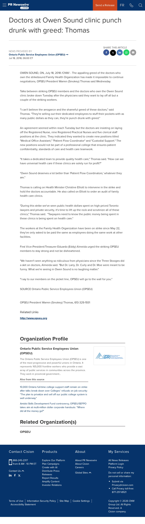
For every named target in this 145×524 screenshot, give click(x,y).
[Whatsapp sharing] (126, 52)
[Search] (140, 5)
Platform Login (116, 464)
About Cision (82, 464)
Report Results (50, 478)
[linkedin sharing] (120, 52)
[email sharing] (133, 52)
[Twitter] (19, 475)
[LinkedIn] (11, 475)
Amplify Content (50, 481)
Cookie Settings (81, 501)
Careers (79, 467)
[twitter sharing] (113, 53)
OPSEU (25, 432)
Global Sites (82, 473)
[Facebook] (14, 475)
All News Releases (118, 460)
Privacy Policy (115, 467)
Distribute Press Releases (51, 472)
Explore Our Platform (53, 460)
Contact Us (15, 471)
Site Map (64, 501)
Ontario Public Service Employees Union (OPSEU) (49, 351)
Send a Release (105, 5)
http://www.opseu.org (33, 318)
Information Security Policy (41, 501)
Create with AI (49, 467)
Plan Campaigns (50, 464)
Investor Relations (52, 485)
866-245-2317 (20, 460)
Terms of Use (16, 501)
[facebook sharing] (106, 52)
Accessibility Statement (23, 504)
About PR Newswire (86, 460)
